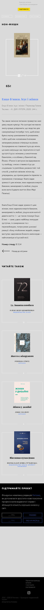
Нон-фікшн (35, 16)
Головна (6, 16)
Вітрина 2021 (21, 16)
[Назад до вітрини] (7, 251)
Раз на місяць (32, 521)
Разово (32, 515)
